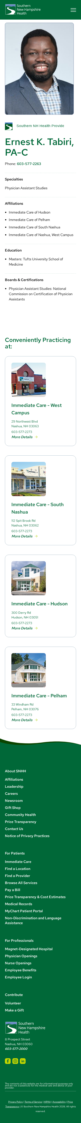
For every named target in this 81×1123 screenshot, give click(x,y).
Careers (11, 793)
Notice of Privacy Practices (27, 836)
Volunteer (13, 1003)
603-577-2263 (29, 163)
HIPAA (47, 1101)
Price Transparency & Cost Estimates (35, 897)
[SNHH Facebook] (8, 1061)
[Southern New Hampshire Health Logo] (25, 1033)
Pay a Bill (12, 890)
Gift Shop (13, 807)
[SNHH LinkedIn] (23, 1061)
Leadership (14, 786)
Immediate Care (18, 861)
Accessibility (59, 1101)
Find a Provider (17, 875)
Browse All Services (21, 883)
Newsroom (14, 800)
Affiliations (14, 779)
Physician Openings (21, 956)
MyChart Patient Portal (24, 911)
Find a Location (17, 868)
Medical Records (18, 904)
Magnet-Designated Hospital (29, 949)
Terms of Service (33, 1101)
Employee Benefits (20, 970)
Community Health (20, 814)
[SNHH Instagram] (15, 1061)
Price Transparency (20, 821)
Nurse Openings (18, 963)
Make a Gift (14, 1010)
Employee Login (18, 977)
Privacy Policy (15, 1101)
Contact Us (14, 828)
